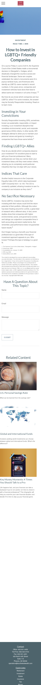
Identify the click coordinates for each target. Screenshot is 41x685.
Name (4, 290)
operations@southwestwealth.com (20, 663)
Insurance (20, 679)
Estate (20, 676)
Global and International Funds (16, 433)
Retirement (20, 671)
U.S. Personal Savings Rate (14, 392)
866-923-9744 (24, 652)
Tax (20, 682)
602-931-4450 (23, 649)
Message (5, 317)
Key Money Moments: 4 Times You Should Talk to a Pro (16, 481)
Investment (20, 673)
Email (4, 303)
